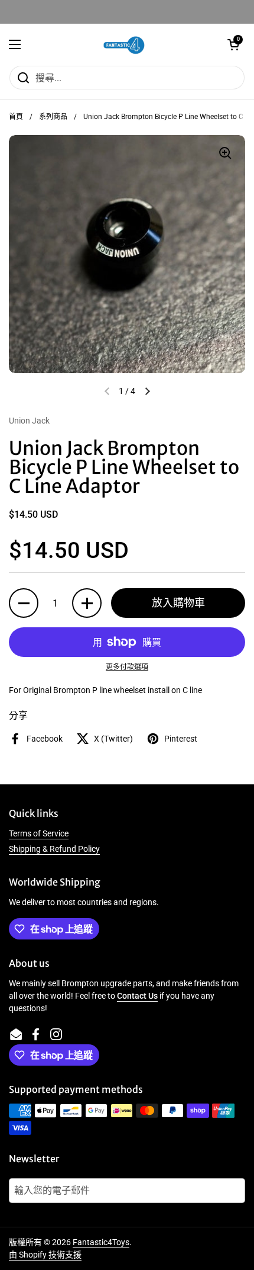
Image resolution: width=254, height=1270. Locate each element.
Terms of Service (39, 833)
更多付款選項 (127, 667)
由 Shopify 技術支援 (45, 1254)
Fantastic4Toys (101, 1242)
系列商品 (53, 117)
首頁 (16, 117)
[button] (233, 44)
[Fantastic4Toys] (124, 44)
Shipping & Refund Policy (54, 849)
